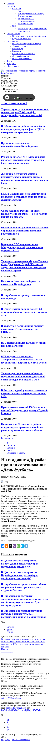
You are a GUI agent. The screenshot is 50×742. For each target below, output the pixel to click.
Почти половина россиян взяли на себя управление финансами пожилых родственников (24, 230)
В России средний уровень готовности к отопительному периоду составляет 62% (24, 393)
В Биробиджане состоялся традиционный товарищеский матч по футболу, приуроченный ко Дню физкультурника (24, 600)
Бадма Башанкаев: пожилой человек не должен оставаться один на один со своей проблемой (24, 196)
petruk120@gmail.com (11, 698)
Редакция (5, 739)
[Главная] (8, 443)
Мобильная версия (21, 739)
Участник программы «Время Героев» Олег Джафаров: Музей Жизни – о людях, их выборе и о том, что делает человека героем (24, 266)
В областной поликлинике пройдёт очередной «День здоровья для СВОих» (22, 328)
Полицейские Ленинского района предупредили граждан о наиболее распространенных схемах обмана (22, 427)
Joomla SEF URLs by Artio (7, 652)
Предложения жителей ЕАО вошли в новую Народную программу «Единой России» (24, 410)
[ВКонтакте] (2, 546)
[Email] (8, 730)
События (11, 448)
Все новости (7, 438)
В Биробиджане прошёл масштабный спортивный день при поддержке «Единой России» (24, 587)
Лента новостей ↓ (14, 103)
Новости (11, 445)
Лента (9, 450)
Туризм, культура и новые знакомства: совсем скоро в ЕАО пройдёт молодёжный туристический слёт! (25, 112)
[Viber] (14, 546)
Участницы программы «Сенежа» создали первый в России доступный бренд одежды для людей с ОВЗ (23, 376)
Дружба (10, 627)
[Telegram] (26, 546)
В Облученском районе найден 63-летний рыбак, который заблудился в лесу (24, 311)
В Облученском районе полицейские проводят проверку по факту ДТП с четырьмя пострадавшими (23, 129)
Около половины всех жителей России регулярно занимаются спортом (23, 644)
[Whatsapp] (8, 727)
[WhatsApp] (18, 546)
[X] (10, 546)
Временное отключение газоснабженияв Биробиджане (19, 145)
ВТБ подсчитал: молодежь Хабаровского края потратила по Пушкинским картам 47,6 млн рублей (24, 359)
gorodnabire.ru (7, 661)
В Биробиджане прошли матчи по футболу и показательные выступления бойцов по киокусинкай (23, 613)
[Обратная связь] (8, 725)
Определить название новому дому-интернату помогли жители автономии (23, 640)
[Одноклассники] (6, 546)
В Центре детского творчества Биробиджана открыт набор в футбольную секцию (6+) (19, 563)
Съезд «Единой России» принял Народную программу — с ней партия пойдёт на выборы (24, 213)
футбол (10, 629)
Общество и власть (16, 453)
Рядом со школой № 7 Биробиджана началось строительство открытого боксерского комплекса (23, 159)
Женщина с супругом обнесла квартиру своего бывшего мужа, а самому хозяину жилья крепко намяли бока (24, 178)
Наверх (4, 649)
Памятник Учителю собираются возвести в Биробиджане (20, 283)
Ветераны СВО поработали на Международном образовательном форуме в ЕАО (22, 247)
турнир (10, 632)
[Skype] (22, 546)
